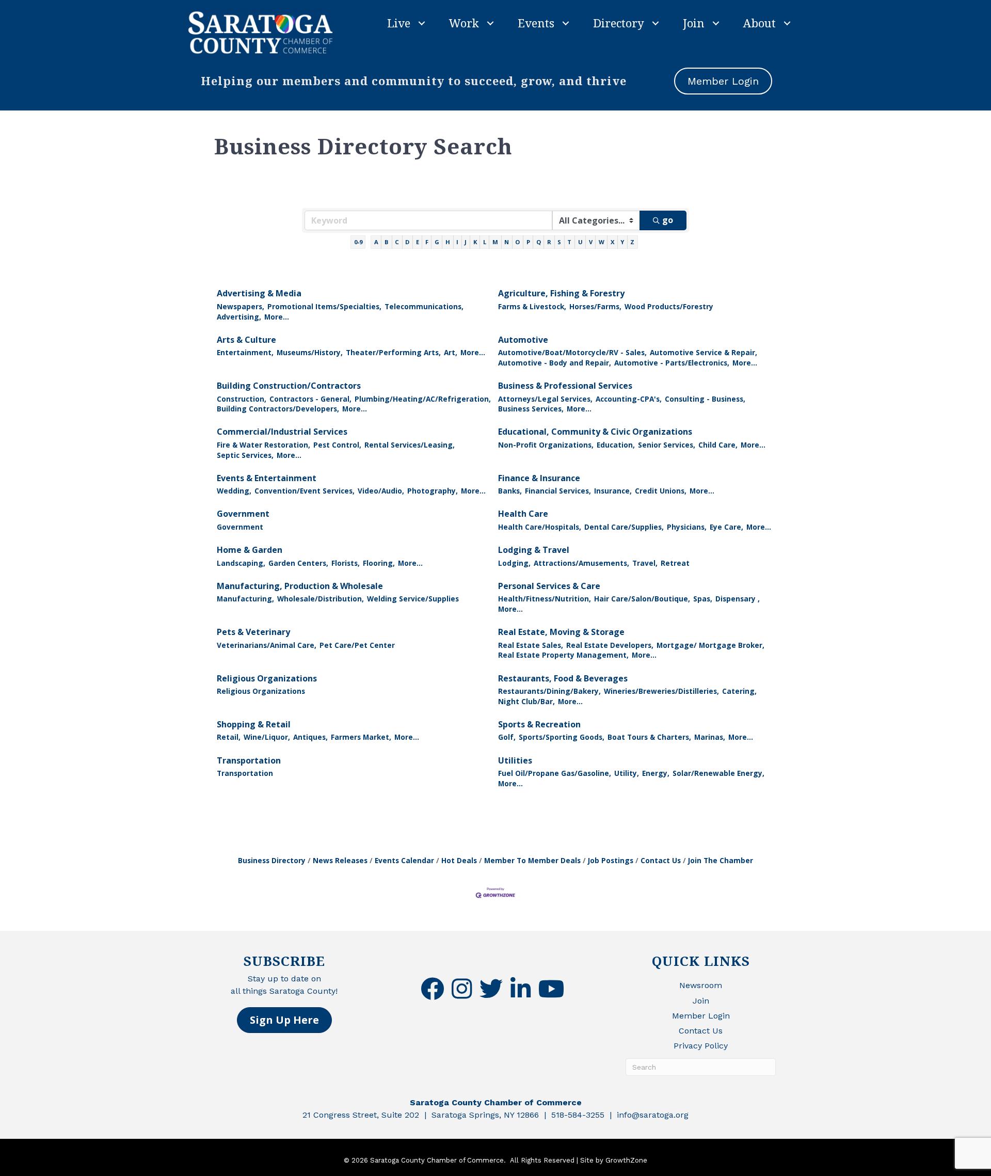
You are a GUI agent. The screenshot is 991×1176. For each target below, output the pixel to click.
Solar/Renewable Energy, (718, 773)
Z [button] (632, 242)
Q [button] (538, 242)
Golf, (507, 737)
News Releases (340, 860)
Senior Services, (666, 445)
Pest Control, (337, 445)
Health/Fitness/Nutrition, (544, 598)
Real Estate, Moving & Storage (561, 632)
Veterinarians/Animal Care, (266, 645)
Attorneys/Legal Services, (545, 399)
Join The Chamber (720, 860)
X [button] (612, 242)
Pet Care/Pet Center (357, 645)
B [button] (387, 242)
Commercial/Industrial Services (282, 431)
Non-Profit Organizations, (546, 445)
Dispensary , (737, 598)
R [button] (549, 242)
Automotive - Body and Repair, (554, 363)
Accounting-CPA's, (629, 399)
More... (276, 317)
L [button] (484, 242)
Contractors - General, (310, 399)
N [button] (506, 242)
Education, (616, 445)
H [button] (447, 242)
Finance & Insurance (539, 478)
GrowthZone (626, 1160)
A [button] (376, 242)
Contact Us (661, 860)
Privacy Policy (701, 1046)
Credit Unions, (660, 491)
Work (464, 22)
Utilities (515, 760)
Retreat (675, 563)
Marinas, (709, 737)
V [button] (591, 242)
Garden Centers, (298, 563)
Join (694, 22)
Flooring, (379, 563)
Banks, (510, 491)
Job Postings (610, 860)
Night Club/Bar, (526, 701)
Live (398, 22)
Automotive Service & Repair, (703, 352)
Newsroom (700, 985)
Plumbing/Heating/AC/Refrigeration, (423, 399)
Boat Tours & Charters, (649, 737)
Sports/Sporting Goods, (561, 737)
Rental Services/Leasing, (409, 445)
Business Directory (272, 860)
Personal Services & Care (549, 586)
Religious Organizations (267, 678)
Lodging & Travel (533, 549)
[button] (284, 1020)
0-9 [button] (358, 242)
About (759, 22)
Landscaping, (241, 563)
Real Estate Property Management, (563, 655)
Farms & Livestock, (532, 306)
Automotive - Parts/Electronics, (671, 363)
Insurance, (613, 491)
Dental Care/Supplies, (624, 527)
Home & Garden (249, 549)
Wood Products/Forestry (669, 306)
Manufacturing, (245, 598)
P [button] (528, 242)
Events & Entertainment (266, 478)
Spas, (702, 598)
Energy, (655, 773)
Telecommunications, (424, 306)
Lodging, (514, 563)
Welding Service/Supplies (413, 598)
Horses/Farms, (595, 306)
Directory (618, 22)
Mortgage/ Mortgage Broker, (710, 645)
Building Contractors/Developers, (278, 409)
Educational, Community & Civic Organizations (595, 431)
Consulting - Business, (705, 399)
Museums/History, (310, 352)
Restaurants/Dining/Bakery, (549, 691)
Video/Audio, (381, 491)
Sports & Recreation (539, 724)
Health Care (523, 513)
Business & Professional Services (565, 385)
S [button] (559, 242)
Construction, (241, 399)
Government (243, 513)
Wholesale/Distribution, (320, 598)
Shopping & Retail (254, 724)
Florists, (345, 563)
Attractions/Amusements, (581, 563)
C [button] (397, 242)
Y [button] (622, 242)
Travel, (645, 563)
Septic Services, (245, 455)
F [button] (426, 242)
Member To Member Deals (532, 860)
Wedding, (234, 491)
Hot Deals (459, 860)
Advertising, (239, 317)
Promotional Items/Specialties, (324, 306)
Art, (450, 352)
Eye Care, (726, 527)
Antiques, (310, 737)
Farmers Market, (361, 737)
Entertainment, (245, 352)
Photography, (432, 491)
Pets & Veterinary (253, 632)
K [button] (475, 242)
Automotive (523, 339)
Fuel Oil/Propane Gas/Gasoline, (554, 773)
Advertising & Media (259, 293)
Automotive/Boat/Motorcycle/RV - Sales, (572, 352)
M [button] (495, 242)
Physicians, (687, 527)
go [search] (667, 220)
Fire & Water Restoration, (263, 445)
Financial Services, (558, 491)
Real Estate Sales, (530, 645)
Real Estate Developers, (609, 645)
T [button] (569, 242)
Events (536, 22)
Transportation (249, 760)
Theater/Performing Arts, (393, 352)
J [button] (466, 242)
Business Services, (531, 409)
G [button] (437, 242)
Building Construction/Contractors (289, 385)
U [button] (580, 242)
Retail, (229, 737)
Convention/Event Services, (304, 491)
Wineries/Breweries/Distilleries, (661, 691)
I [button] (457, 242)
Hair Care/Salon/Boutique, (642, 598)
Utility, (626, 773)
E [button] (417, 242)
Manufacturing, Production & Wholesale (300, 586)
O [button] (517, 242)
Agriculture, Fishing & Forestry (561, 293)
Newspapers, (240, 306)
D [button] (407, 242)
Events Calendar (404, 860)
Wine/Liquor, (267, 737)
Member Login (701, 1016)
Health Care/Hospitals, (539, 527)
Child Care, (718, 445)
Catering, (739, 691)
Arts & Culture (246, 339)
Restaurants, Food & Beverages (563, 678)
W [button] (601, 242)
